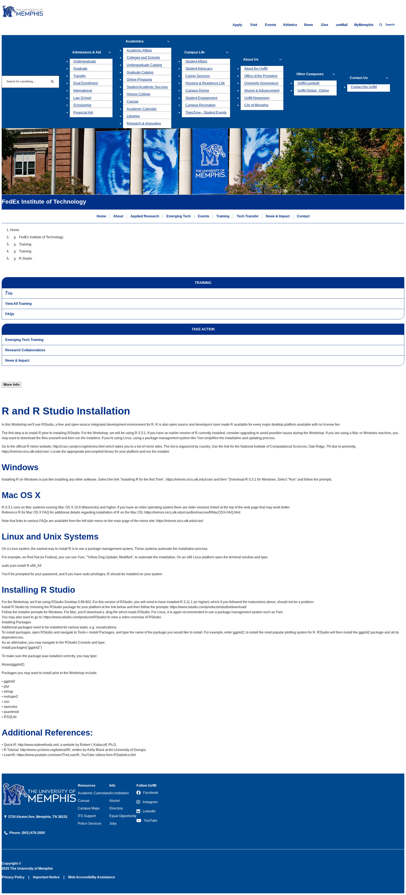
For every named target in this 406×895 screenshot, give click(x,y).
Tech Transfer (248, 216)
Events (270, 25)
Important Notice (46, 877)
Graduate (80, 68)
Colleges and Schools (143, 57)
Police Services (89, 823)
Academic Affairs (139, 50)
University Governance (261, 83)
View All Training (18, 303)
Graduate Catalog (140, 72)
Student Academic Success (147, 87)
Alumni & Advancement (261, 90)
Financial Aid (83, 112)
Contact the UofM (364, 87)
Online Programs (139, 79)
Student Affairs (196, 61)
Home (101, 216)
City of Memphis (256, 105)
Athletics (290, 25)
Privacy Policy (13, 877)
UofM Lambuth (309, 83)
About (118, 216)
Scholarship (82, 105)
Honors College (138, 94)
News (308, 25)
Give (324, 25)
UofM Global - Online (313, 90)
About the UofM (255, 68)
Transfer (79, 76)
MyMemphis (363, 25)
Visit (253, 25)
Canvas (132, 101)
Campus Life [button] (194, 52)
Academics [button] (135, 41)
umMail (341, 25)
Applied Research (144, 216)
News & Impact (278, 216)
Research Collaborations (25, 350)
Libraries (133, 116)
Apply (237, 25)
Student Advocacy (199, 68)
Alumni (114, 800)
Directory (116, 808)
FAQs (9, 314)
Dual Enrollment (85, 83)
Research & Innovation (144, 123)
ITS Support (87, 816)
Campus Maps (89, 808)
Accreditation (119, 793)
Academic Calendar (141, 109)
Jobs (113, 823)
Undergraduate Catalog (144, 65)
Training (222, 216)
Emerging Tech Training (24, 340)
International (82, 90)
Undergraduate (84, 61)
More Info (11, 385)
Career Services (197, 76)
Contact (303, 216)
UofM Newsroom (256, 98)
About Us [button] (250, 59)
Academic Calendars (93, 793)
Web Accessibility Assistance (91, 877)
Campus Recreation (200, 105)
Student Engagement (201, 98)
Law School (82, 98)
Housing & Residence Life (205, 83)
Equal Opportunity (122, 816)
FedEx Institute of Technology (41, 237)
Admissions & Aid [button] (86, 52)
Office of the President (260, 76)
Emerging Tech (178, 216)
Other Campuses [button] (310, 74)
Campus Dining (197, 90)
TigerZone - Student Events (205, 112)
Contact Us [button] (359, 78)
